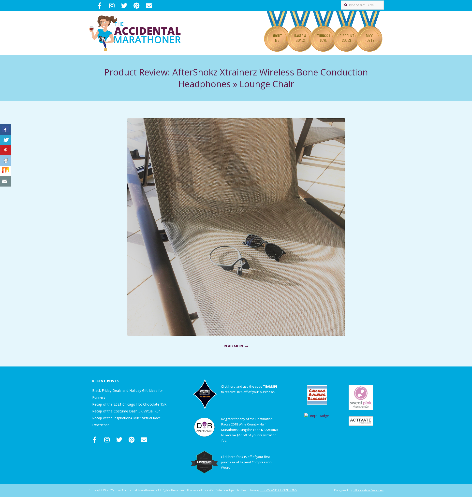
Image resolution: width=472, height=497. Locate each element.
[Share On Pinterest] (5, 150)
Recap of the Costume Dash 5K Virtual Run (126, 411)
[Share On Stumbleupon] (5, 171)
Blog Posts (369, 38)
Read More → (236, 346)
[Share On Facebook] (5, 129)
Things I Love (323, 38)
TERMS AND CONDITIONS (278, 490)
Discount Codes (346, 38)
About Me (277, 38)
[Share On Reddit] (5, 160)
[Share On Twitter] (5, 140)
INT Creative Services (368, 490)
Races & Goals (300, 38)
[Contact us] (5, 181)
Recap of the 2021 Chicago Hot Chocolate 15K (129, 404)
